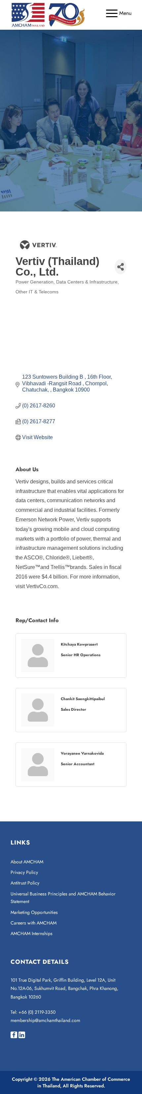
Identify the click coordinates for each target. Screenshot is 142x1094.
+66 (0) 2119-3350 (36, 1012)
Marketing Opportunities (34, 912)
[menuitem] (115, 13)
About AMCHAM (27, 861)
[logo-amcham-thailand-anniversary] (59, 15)
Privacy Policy (24, 872)
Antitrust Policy (25, 883)
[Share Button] (120, 266)
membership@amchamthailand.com (45, 1020)
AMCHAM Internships (32, 933)
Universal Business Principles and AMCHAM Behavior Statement (63, 897)
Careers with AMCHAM (33, 923)
